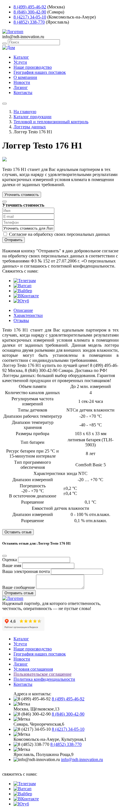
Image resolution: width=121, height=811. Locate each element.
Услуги (20, 62)
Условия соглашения (33, 669)
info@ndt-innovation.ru (82, 759)
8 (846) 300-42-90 (30, 12)
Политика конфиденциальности (44, 679)
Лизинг (21, 87)
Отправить (14, 240)
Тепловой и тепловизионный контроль (51, 121)
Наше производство (33, 67)
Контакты (23, 92)
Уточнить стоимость (22, 195)
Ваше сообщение (18, 587)
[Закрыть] (4, 201)
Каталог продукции (32, 116)
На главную (25, 111)
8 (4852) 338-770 (29, 22)
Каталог (21, 57)
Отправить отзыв (19, 593)
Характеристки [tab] (28, 315)
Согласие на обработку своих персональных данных (59, 234)
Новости (22, 82)
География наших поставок (40, 72)
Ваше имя (11, 565)
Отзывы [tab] (21, 320)
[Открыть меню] (4, 103)
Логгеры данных (30, 126)
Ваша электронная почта (26, 571)
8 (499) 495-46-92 (30, 6)
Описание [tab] (23, 310)
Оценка (9, 559)
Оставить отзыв (18, 532)
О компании (25, 77)
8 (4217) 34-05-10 (30, 17)
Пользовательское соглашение (42, 674)
